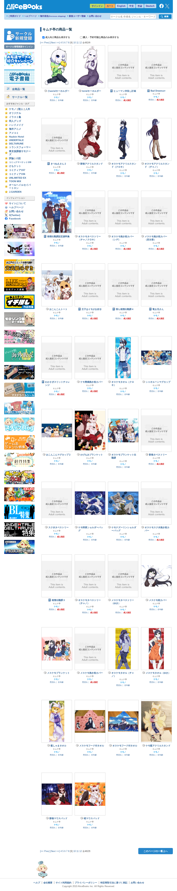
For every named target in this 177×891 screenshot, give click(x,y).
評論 (11, 158)
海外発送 (53, 16)
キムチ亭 (56, 94)
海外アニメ (15, 129)
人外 (27, 109)
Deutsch (150, 6)
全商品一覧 (17, 89)
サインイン (97, 6)
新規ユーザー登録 (77, 16)
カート (110, 6)
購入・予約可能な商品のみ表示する (100, 37)
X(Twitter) (14, 215)
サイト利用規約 (63, 882)
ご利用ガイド (14, 16)
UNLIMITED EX (17, 178)
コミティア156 (17, 174)
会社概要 (47, 882)
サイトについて (17, 203)
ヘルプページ (30, 16)
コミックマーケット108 (20, 162)
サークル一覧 (19, 97)
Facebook (15, 218)
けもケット (15, 166)
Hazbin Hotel (16, 136)
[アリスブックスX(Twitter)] (167, 7)
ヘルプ (36, 882)
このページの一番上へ (155, 851)
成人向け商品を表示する (58, 37)
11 (77, 42)
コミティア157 (17, 170)
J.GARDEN (15, 192)
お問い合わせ (95, 16)
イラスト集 (15, 117)
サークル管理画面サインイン (19, 46)
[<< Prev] (45, 42)
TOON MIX (15, 181)
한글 (140, 6)
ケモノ (12, 109)
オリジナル (15, 113)
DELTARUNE (16, 143)
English (121, 6)
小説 (18, 158)
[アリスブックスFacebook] (161, 7)
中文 (131, 6)
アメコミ (14, 133)
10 (74, 42)
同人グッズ (15, 121)
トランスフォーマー (20, 147)
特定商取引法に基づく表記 (113, 882)
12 (80, 42)
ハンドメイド (16, 125)
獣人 (20, 109)
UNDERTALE (16, 140)
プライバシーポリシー (86, 882)
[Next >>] (55, 42)
